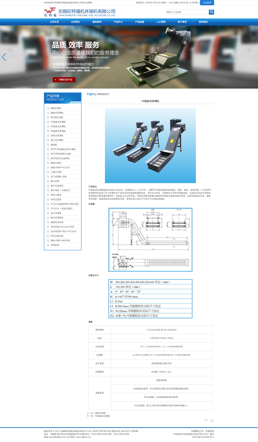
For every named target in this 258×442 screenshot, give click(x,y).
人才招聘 (161, 22)
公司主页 (54, 22)
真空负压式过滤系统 (60, 158)
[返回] (206, 421)
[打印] (212, 421)
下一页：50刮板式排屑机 (98, 416)
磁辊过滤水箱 (56, 222)
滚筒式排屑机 (56, 135)
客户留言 (182, 22)
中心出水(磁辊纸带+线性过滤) (64, 204)
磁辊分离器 (55, 108)
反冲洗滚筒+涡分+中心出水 (63, 231)
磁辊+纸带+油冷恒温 (60, 240)
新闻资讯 (97, 22)
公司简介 (75, 22)
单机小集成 (55, 195)
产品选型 (139, 22)
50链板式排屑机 (58, 122)
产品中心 (118, 22)
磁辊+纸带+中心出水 (60, 167)
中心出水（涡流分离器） (62, 208)
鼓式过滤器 (55, 199)
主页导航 (194, 2)
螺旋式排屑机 (56, 113)
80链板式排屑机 (58, 131)
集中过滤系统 (56, 186)
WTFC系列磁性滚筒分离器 (63, 149)
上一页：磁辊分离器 (96, 413)
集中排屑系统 (56, 217)
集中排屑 (54, 181)
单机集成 (54, 245)
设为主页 (184, 2)
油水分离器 (55, 213)
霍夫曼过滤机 (56, 117)
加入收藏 (174, 2)
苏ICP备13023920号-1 (203, 437)
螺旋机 (53, 144)
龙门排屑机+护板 (58, 176)
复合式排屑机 (56, 140)
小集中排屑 (55, 172)
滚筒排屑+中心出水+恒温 (62, 227)
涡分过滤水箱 (56, 236)
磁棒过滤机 (55, 163)
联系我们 (203, 22)
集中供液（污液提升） (61, 190)
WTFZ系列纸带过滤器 (60, 154)
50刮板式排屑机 (58, 126)
